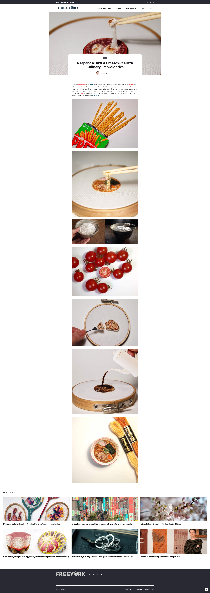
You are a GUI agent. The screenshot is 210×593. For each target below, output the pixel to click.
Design (118, 8)
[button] (150, 8)
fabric (131, 84)
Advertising (64, 2)
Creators (102, 8)
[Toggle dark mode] (206, 589)
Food (105, 58)
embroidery (82, 84)
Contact (72, 2)
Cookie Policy (128, 589)
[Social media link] (144, 2)
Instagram (95, 96)
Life (143, 8)
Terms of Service (149, 589)
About (57, 2)
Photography (131, 8)
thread (81, 93)
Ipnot (91, 84)
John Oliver (110, 73)
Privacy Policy (139, 589)
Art (109, 8)
